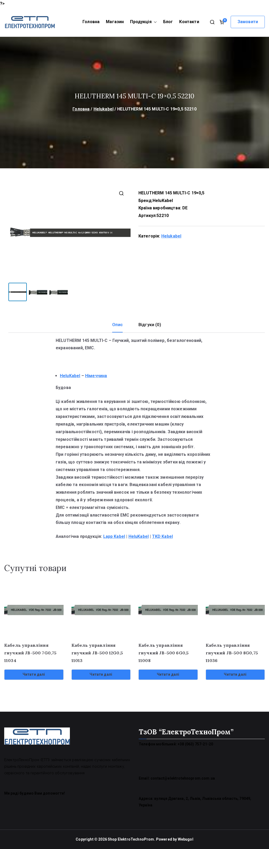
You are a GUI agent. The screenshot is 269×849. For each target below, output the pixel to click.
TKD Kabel (162, 536)
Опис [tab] (117, 324)
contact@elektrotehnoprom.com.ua (183, 778)
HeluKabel (163, 200)
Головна (91, 21)
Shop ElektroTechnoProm (131, 839)
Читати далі (34, 674)
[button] (154, 22)
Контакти (189, 21)
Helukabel (103, 109)
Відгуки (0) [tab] (149, 324)
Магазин (115, 21)
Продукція (140, 21)
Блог (168, 21)
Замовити (247, 21)
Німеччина (96, 375)
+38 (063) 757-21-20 (195, 744)
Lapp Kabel (114, 536)
